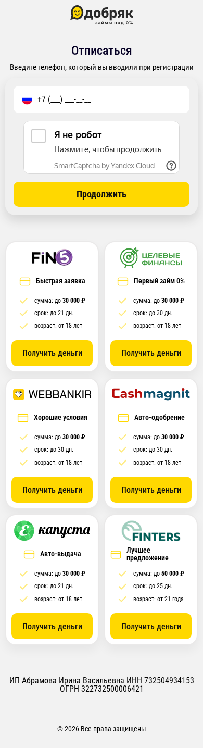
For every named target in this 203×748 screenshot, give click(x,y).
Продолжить (101, 194)
